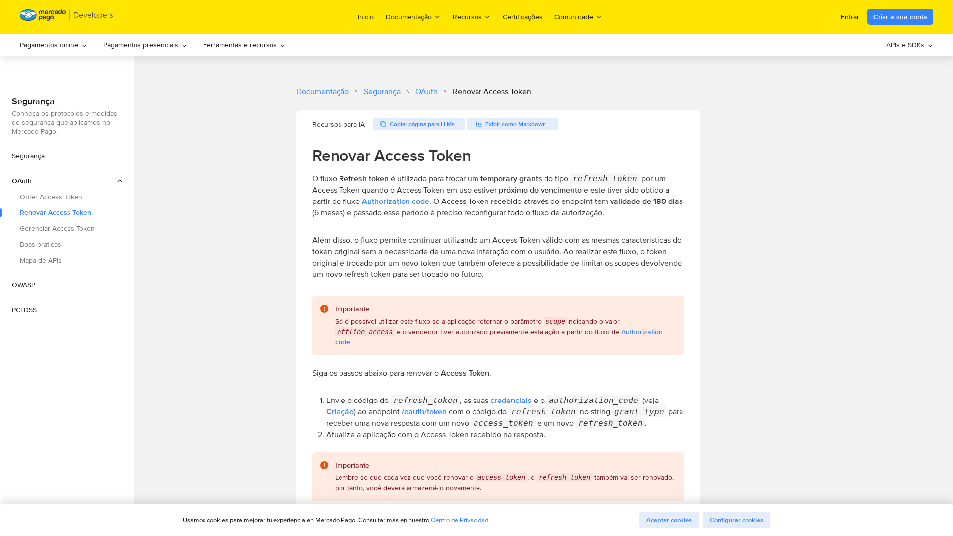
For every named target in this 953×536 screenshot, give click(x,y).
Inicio (366, 17)
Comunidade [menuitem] (573, 16)
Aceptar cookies (669, 520)
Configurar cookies (736, 520)
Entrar (850, 17)
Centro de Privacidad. (460, 520)
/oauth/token (424, 411)
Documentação (322, 91)
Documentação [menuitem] (409, 16)
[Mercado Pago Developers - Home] (67, 17)
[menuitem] (53, 45)
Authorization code (395, 201)
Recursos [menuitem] (467, 16)
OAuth (426, 91)
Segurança (382, 91)
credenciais (511, 400)
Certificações (523, 17)
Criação (340, 411)
